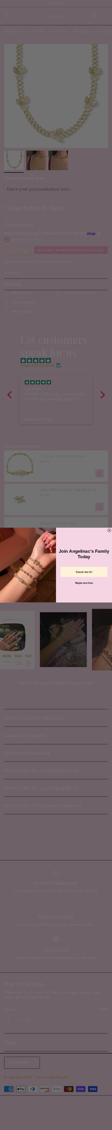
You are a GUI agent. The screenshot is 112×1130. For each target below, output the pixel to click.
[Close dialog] (109, 530)
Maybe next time (84, 583)
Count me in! (84, 571)
